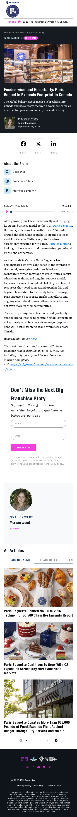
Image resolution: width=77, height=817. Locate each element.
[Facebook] (33, 767)
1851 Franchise (12, 32)
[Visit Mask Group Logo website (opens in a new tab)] (41, 759)
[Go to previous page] (21, 740)
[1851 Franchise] (12, 11)
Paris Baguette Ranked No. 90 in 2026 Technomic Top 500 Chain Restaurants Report (38, 613)
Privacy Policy (23, 785)
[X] (49, 767)
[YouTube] (38, 767)
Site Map (39, 785)
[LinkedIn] (44, 767)
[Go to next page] (56, 740)
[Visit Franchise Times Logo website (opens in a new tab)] (33, 759)
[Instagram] (27, 767)
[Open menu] (73, 9)
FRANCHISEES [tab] (48, 560)
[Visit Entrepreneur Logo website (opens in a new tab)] (24, 759)
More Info (67, 206)
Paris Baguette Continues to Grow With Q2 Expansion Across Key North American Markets (36, 668)
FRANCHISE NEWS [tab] (19, 560)
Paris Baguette (29, 32)
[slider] (11, 211)
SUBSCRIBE (23, 447)
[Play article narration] (7, 211)
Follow (16, 528)
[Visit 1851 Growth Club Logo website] (51, 759)
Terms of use (53, 785)
